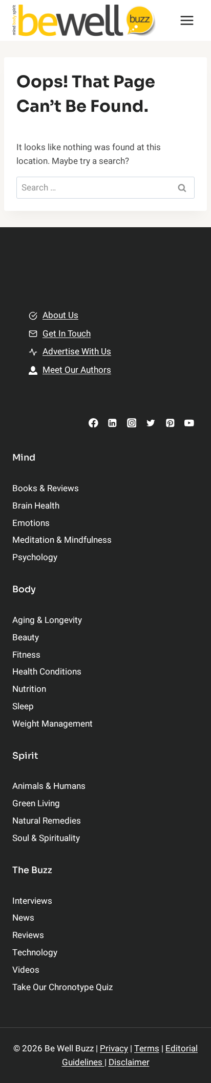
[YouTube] (189, 422)
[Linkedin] (112, 422)
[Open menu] (187, 20)
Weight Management (52, 723)
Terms (146, 1048)
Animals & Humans (49, 786)
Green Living (36, 803)
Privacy (114, 1048)
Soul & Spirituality (46, 838)
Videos (25, 970)
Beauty (25, 637)
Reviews (28, 935)
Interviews (32, 901)
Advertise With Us (77, 351)
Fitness (26, 654)
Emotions (31, 523)
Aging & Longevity (47, 620)
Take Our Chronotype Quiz (62, 987)
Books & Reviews (45, 488)
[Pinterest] (169, 422)
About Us (60, 315)
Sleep (23, 706)
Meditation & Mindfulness (62, 540)
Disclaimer (129, 1062)
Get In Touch (67, 333)
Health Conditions (46, 671)
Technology (34, 952)
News (23, 917)
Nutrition (29, 689)
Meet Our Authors (77, 370)
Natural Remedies (46, 820)
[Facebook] (93, 422)
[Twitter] (150, 422)
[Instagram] (131, 422)
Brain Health (35, 505)
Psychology (34, 557)
